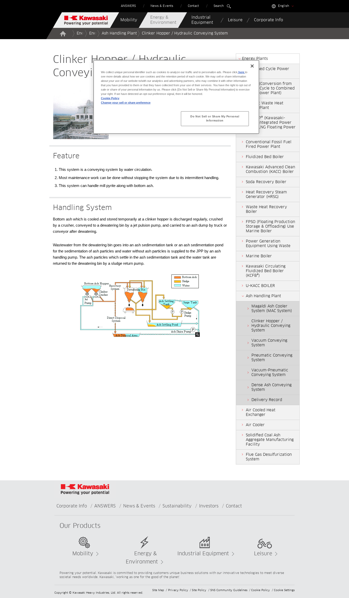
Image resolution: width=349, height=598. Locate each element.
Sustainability (177, 506)
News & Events (139, 506)
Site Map (158, 590)
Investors (208, 506)
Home (62, 33)
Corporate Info (71, 506)
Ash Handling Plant (119, 33)
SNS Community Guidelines (228, 590)
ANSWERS (105, 506)
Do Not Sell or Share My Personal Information (214, 118)
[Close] (252, 66)
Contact (234, 506)
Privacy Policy (178, 590)
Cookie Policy (260, 590)
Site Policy (199, 590)
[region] (176, 97)
